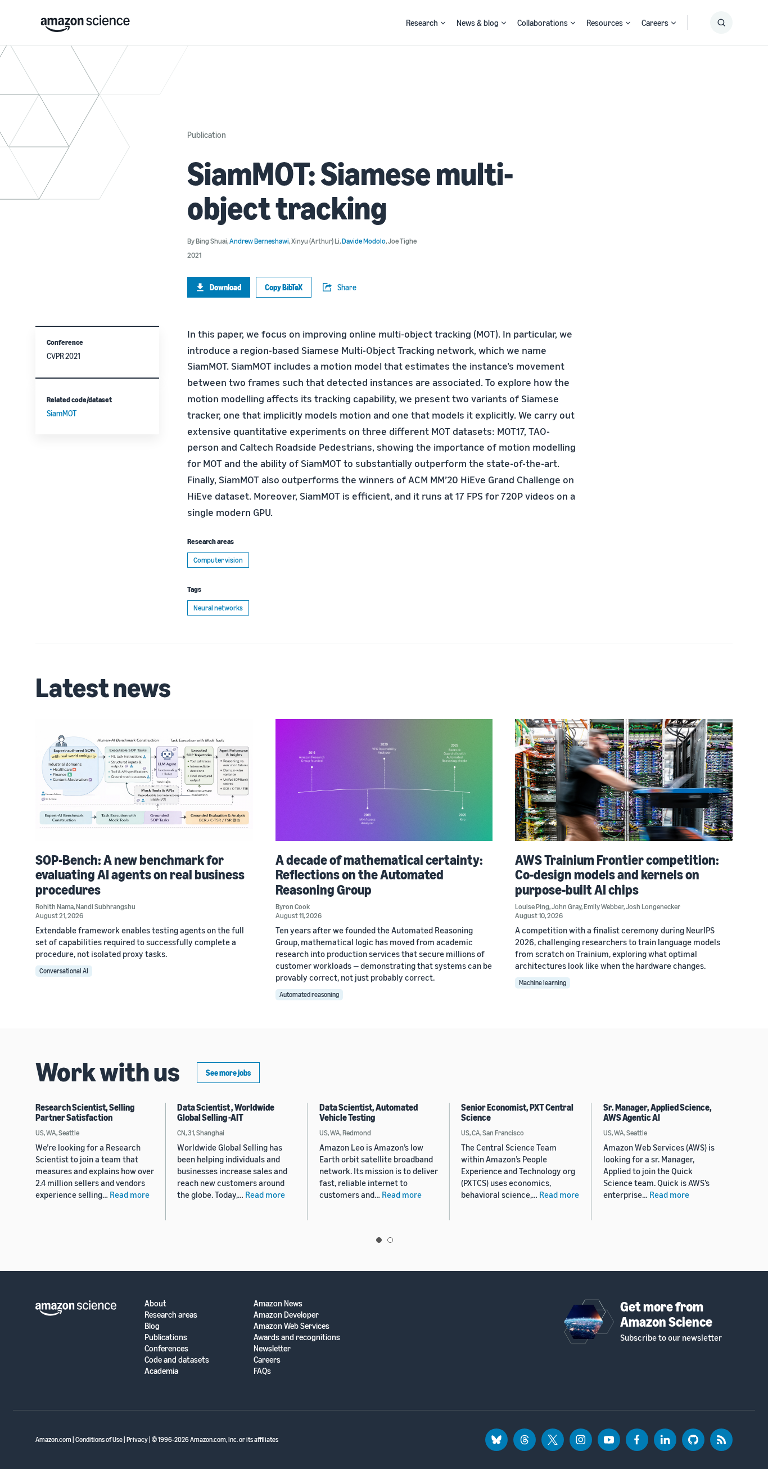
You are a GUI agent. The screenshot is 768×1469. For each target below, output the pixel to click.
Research (422, 22)
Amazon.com (53, 1439)
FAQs (262, 1371)
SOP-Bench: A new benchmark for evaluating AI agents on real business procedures (140, 874)
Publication (206, 134)
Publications (165, 1337)
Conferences (166, 1348)
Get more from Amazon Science (666, 1314)
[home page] (85, 21)
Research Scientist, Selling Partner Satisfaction (84, 1112)
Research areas (170, 1314)
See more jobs (228, 1072)
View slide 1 (379, 1240)
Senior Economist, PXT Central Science (517, 1112)
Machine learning (542, 982)
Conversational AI (63, 971)
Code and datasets (176, 1359)
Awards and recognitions (297, 1337)
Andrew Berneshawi (259, 240)
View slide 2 (390, 1240)
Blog (152, 1326)
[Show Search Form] (721, 22)
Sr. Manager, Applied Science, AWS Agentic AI (657, 1112)
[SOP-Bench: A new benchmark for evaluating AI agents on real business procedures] (144, 780)
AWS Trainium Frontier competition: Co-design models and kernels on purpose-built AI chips (617, 874)
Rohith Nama (54, 906)
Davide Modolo (364, 240)
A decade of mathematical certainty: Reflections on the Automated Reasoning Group (379, 874)
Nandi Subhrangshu (105, 906)
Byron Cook (292, 906)
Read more (130, 1194)
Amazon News (278, 1303)
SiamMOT (61, 413)
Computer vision (218, 559)
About (155, 1303)
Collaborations (542, 22)
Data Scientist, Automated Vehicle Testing (368, 1112)
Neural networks (218, 607)
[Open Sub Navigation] (443, 23)
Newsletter (272, 1348)
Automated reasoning (309, 994)
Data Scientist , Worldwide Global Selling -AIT (225, 1112)
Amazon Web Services (291, 1326)
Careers (654, 22)
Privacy (137, 1439)
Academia (161, 1371)
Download (225, 287)
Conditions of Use (99, 1439)
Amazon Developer (286, 1314)
